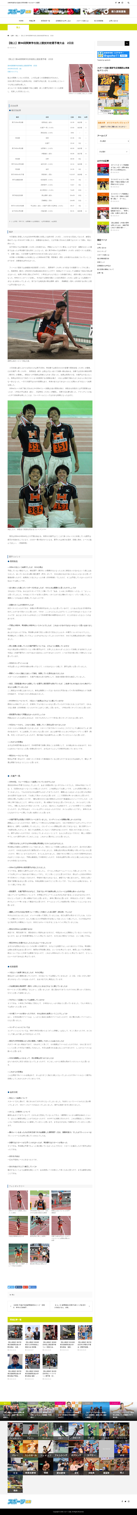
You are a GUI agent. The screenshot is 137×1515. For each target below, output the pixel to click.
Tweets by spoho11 (103, 60)
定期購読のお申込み (104, 266)
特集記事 (32, 21)
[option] (13, 1411)
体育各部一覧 (45, 21)
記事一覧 (100, 273)
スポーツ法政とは (83, 21)
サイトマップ (101, 251)
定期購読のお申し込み (63, 21)
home (99, 244)
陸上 (18, 27)
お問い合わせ (113, 21)
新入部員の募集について (105, 269)
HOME (21, 21)
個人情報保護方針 (103, 258)
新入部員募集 (98, 21)
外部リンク (101, 262)
